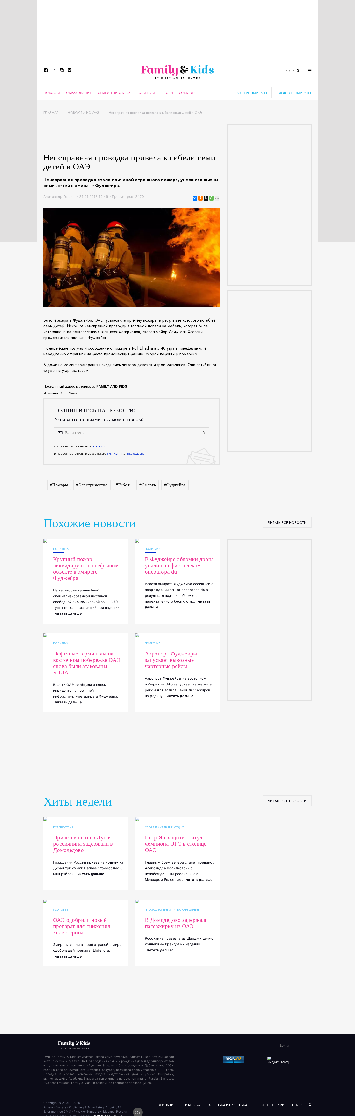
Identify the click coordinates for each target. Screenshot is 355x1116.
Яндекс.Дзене (135, 453)
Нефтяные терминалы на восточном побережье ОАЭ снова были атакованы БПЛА (86, 663)
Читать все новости (287, 522)
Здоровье (60, 909)
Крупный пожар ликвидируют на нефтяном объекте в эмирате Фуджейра (86, 568)
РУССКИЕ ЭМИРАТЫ (251, 93)
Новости (51, 92)
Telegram (98, 446)
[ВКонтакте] (194, 198)
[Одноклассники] (200, 198)
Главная (51, 112)
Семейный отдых (114, 92)
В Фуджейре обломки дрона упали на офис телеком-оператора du (179, 565)
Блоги (167, 92)
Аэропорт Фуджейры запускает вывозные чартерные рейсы (171, 660)
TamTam (112, 453)
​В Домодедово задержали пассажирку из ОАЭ (176, 923)
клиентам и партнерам (228, 1105)
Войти (284, 1045)
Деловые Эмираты (295, 93)
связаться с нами (269, 1105)
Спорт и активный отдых (164, 827)
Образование (79, 92)
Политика (61, 549)
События (187, 92)
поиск (298, 1105)
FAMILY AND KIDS (111, 386)
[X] (205, 198)
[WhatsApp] (211, 198)
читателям (192, 1105)
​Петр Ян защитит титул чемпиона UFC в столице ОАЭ (175, 844)
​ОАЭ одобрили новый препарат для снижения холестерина (81, 926)
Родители (145, 92)
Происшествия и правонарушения (172, 909)
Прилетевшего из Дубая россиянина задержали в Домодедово (83, 844)
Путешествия (63, 827)
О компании (166, 1105)
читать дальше (68, 613)
